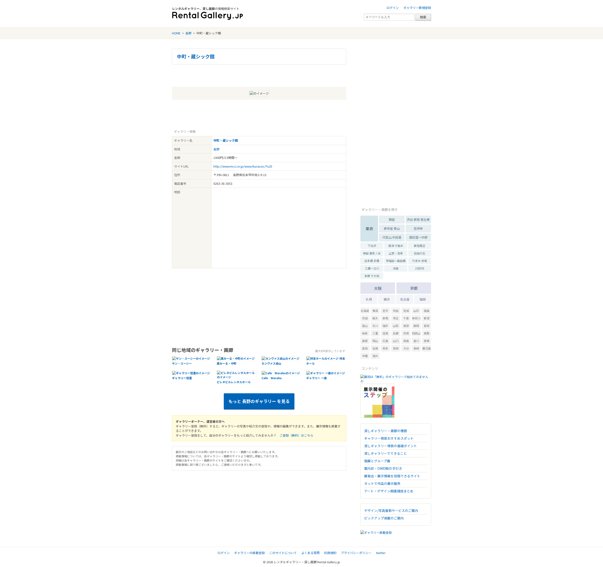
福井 (385, 326)
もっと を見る (259, 401)
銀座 (392, 219)
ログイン (393, 7)
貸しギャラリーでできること (385, 453)
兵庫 (396, 333)
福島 (426, 311)
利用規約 (330, 553)
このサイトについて (283, 553)
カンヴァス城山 (271, 363)
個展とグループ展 (377, 460)
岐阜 (365, 333)
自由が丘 (419, 253)
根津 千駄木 (395, 246)
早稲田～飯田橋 (396, 261)
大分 (406, 348)
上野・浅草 (396, 253)
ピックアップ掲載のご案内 (384, 518)
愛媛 (426, 341)
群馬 (385, 318)
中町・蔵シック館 (196, 56)
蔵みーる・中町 (226, 363)
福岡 (423, 299)
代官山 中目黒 (391, 237)
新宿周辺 (419, 246)
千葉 (406, 318)
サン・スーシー (182, 363)
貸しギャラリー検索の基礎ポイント (390, 445)
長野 (188, 33)
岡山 (375, 341)
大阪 (378, 288)
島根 (365, 341)
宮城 (406, 311)
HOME (176, 33)
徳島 (406, 341)
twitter (381, 553)
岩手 (385, 311)
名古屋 (404, 299)
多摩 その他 (371, 276)
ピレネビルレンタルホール (234, 382)
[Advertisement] (259, 75)
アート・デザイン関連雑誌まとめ (388, 491)
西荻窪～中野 (418, 237)
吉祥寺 (418, 228)
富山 (365, 326)
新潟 (426, 318)
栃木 (375, 318)
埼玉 (396, 318)
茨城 (365, 318)
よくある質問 (310, 553)
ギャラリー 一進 (316, 378)
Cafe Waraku (271, 378)
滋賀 (385, 333)
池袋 (396, 268)
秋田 (396, 311)
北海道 (365, 311)
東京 (369, 228)
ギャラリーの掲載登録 (249, 553)
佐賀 (375, 348)
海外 (375, 356)
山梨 (396, 326)
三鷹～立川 (372, 268)
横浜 (387, 299)
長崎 (416, 348)
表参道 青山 (392, 228)
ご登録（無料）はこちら (296, 435)
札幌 (369, 299)
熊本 (385, 348)
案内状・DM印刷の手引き (383, 468)
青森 (375, 311)
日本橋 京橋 (371, 261)
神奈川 (416, 318)
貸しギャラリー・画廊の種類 (385, 430)
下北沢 (372, 246)
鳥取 (426, 333)
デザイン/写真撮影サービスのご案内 (391, 510)
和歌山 (416, 333)
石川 (375, 326)
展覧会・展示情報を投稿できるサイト (392, 476)
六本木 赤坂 (419, 261)
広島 (385, 341)
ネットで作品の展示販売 (382, 483)
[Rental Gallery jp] (207, 16)
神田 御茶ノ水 (372, 253)
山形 (416, 311)
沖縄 (365, 356)
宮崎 (396, 348)
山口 (396, 341)
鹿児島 (426, 348)
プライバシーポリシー (356, 553)
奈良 (406, 333)
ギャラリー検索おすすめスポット (389, 438)
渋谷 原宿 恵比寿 (418, 219)
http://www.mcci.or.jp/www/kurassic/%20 (242, 166)
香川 (416, 341)
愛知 (426, 326)
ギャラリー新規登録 (417, 7)
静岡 (416, 326)
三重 (375, 333)
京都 (414, 288)
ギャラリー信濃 (182, 378)
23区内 (419, 268)
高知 (365, 348)
